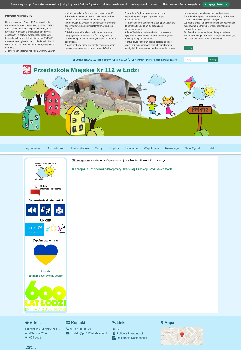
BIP (118, 329)
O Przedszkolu (56, 148)
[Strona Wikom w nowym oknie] (30, 347)
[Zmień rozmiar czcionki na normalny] (124, 59)
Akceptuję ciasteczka (216, 4)
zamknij (189, 48)
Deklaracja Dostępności (131, 337)
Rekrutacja (172, 148)
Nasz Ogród (192, 148)
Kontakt (210, 148)
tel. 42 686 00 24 (80, 329)
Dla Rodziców (80, 148)
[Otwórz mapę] (182, 335)
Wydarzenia (33, 148)
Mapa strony (103, 59)
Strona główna (83, 59)
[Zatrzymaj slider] (101, 112)
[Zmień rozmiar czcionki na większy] (126, 59)
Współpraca (151, 148)
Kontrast (139, 59)
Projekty (114, 148)
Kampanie (131, 148)
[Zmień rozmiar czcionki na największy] (128, 59)
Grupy (99, 148)
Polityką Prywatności (90, 4)
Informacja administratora (162, 59)
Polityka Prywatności (129, 333)
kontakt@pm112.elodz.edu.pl (88, 333)
